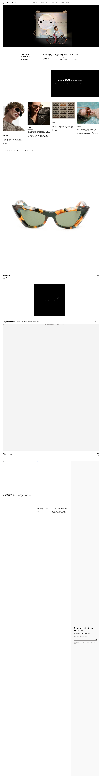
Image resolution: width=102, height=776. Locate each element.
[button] (98, 277)
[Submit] (96, 639)
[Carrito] (98, 2)
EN (92, 2)
